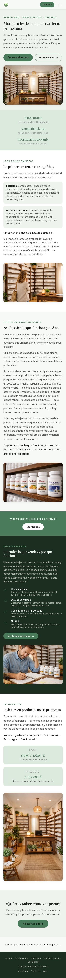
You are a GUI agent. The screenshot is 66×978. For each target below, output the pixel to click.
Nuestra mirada (48, 57)
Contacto (47, 4)
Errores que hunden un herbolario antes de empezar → (33, 944)
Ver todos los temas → (20, 636)
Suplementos (21, 958)
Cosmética (33, 961)
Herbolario (36, 958)
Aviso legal (22, 971)
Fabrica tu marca (52, 958)
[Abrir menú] (60, 4)
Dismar (8, 958)
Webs (46, 971)
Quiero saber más (18, 57)
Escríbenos (33, 526)
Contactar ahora (33, 923)
